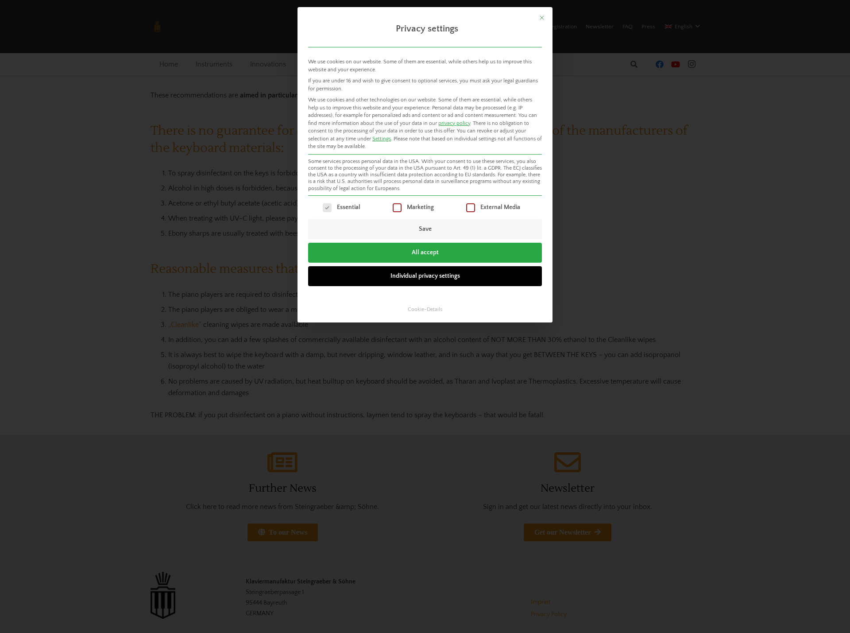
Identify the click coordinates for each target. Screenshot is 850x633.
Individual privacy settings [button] (425, 276)
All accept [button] (425, 252)
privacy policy (454, 123)
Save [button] (425, 229)
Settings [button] (381, 139)
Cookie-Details (425, 309)
